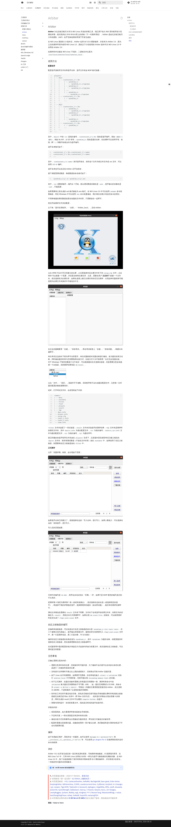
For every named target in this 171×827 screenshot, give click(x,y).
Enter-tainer (115, 781)
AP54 (107, 787)
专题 (117, 8)
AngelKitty (100, 787)
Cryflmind (100, 784)
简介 (22, 8)
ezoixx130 (53, 790)
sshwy (69, 795)
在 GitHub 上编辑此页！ (81, 779)
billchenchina (68, 784)
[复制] (120, 75)
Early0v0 (108, 784)
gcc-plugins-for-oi (99, 740)
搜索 (62, 8)
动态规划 (69, 8)
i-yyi (51, 787)
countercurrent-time (88, 784)
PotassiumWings (108, 793)
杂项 (111, 8)
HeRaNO (86, 781)
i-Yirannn (90, 790)
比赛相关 (29, 8)
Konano (97, 790)
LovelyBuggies (55, 793)
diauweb (118, 787)
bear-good (105, 781)
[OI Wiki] (22, 2)
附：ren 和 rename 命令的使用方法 (63, 768)
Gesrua (83, 790)
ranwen (57, 787)
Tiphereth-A (74, 787)
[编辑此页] (121, 18)
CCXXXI (76, 784)
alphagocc (92, 787)
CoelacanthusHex (75, 781)
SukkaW (76, 795)
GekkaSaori (74, 790)
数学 (83, 8)
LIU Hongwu (111, 790)
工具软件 (38, 8)
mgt (76, 793)
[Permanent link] (58, 26)
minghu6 (82, 793)
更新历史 (85, 776)
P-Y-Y (88, 793)
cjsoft (112, 787)
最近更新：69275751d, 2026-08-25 (138, 822)
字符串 (77, 8)
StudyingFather (56, 784)
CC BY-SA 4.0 (73, 798)
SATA (83, 798)
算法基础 (55, 8)
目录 (128, 17)
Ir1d (66, 781)
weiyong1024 (93, 795)
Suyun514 (83, 795)
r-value (118, 793)
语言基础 (46, 8)
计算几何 (104, 8)
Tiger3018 (64, 787)
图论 (97, 8)
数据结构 (90, 8)
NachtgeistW (95, 781)
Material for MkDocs (34, 824)
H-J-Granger (117, 784)
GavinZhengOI (63, 790)
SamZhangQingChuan (58, 795)
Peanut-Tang (96, 793)
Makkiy (71, 793)
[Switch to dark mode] (95, 2)
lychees (65, 793)
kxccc (103, 790)
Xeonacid (83, 787)
